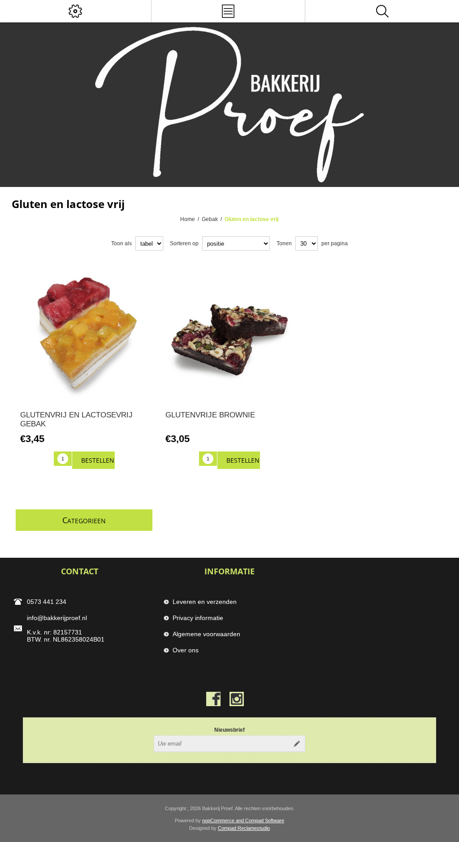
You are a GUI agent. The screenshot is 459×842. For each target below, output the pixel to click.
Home (187, 219)
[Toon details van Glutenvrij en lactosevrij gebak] (84, 333)
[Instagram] (237, 699)
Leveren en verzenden (205, 601)
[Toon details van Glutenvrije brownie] (229, 333)
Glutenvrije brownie (210, 415)
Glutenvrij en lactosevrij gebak (76, 419)
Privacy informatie (198, 617)
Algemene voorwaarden (206, 634)
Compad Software (264, 820)
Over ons (186, 650)
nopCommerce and (223, 820)
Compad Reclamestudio (244, 828)
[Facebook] (213, 699)
